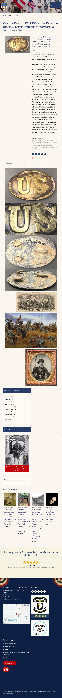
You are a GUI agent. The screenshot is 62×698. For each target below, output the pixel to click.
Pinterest (42, 153)
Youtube (41, 591)
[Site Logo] (4, 6)
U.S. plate (55, 147)
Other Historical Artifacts (9, 409)
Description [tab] (8, 163)
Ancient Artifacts (8, 396)
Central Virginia (40, 142)
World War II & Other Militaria (10, 422)
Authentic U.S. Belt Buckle (48, 140)
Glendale (34, 145)
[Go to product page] (10, 499)
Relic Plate (39, 147)
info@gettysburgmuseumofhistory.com (12, 599)
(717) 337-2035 (7, 598)
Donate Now (9, 663)
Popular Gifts (7, 412)
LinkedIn (39, 153)
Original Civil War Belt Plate (47, 145)
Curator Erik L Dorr (9, 646)
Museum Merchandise (9, 407)
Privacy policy (32, 691)
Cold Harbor (51, 143)
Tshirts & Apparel (8, 419)
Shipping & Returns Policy (44, 691)
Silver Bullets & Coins (9, 417)
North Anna (38, 145)
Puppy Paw (34, 147)
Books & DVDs (7, 399)
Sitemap (25, 691)
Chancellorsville (47, 142)
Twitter (36, 153)
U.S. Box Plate (50, 147)
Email (45, 153)
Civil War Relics (39, 138)
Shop (5, 657)
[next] (56, 37)
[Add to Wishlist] (15, 508)
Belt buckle (34, 142)
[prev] (54, 37)
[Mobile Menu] (58, 5)
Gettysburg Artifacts (8, 404)
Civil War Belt (54, 142)
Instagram (44, 591)
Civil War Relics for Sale (43, 143)
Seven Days (44, 147)
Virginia (33, 148)
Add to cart (13, 495)
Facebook (33, 153)
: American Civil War (38, 140)
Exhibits (6, 649)
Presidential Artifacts (9, 414)
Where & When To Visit (10, 643)
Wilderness (38, 148)
